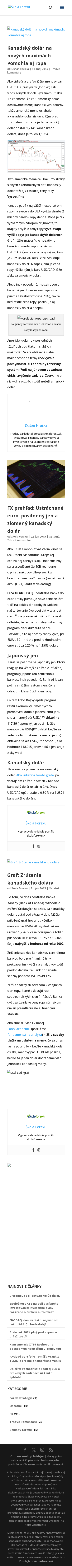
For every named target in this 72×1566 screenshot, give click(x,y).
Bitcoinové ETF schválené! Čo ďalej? (35, 1296)
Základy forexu (21, 1430)
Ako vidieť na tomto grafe (35, 775)
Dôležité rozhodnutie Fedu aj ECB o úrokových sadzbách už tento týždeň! (35, 1373)
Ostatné (54, 536)
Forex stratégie (21, 1398)
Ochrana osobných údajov (27, 1456)
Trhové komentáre (19, 540)
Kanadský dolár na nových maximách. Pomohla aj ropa (29, 55)
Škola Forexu (19, 536)
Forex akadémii (18, 1029)
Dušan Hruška (20, 69)
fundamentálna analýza (24, 1034)
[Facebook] (33, 846)
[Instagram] (39, 846)
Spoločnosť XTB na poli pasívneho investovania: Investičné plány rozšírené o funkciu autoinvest (34, 1308)
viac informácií (43, 1561)
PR (11, 1414)
